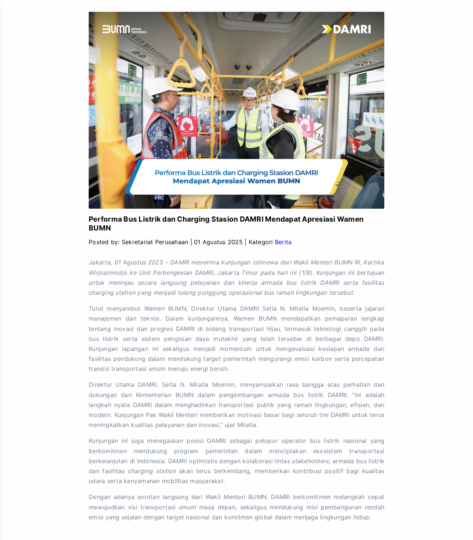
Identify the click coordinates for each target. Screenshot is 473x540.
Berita (283, 242)
